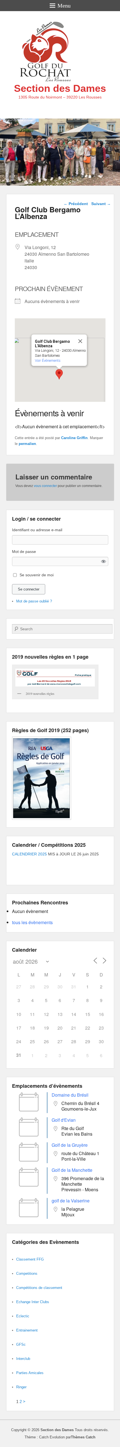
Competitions (26, 1273)
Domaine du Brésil (70, 1095)
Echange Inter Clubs (32, 1302)
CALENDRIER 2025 (29, 854)
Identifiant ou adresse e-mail (37, 530)
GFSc (21, 1344)
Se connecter (28, 589)
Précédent (76, 203)
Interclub (23, 1359)
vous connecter (45, 486)
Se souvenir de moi (37, 575)
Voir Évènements (48, 360)
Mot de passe (24, 551)
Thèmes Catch (83, 1437)
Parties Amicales (30, 1373)
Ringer (21, 1387)
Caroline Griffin (74, 438)
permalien (27, 444)
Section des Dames (60, 88)
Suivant (101, 203)
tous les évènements (32, 922)
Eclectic (22, 1316)
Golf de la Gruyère (70, 1145)
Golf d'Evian (64, 1120)
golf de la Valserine (71, 1200)
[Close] (80, 341)
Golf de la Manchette (72, 1170)
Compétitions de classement (39, 1288)
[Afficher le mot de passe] (103, 561)
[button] (59, 374)
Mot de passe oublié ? (34, 601)
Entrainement (27, 1330)
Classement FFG (30, 1259)
